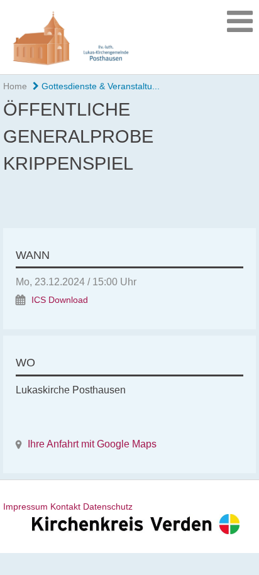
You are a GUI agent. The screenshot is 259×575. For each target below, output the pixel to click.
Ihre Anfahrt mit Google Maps (92, 444)
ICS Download (59, 300)
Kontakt (65, 506)
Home (15, 86)
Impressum (25, 506)
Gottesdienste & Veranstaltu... (99, 86)
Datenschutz (108, 506)
